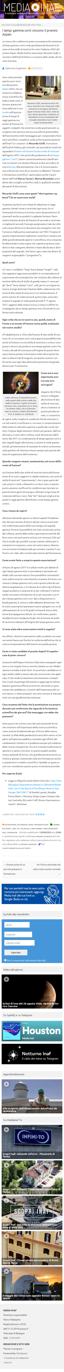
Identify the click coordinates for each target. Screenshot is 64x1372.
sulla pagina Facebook (41, 836)
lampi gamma (36, 828)
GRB (14, 828)
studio (5, 112)
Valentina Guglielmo (15, 68)
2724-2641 (14, 1337)
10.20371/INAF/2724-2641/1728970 (16, 848)
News (31, 824)
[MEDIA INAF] (32, 10)
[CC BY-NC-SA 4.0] (40, 814)
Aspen (5, 88)
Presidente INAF (41, 824)
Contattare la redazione (16, 1357)
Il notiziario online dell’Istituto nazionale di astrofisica (32, 13)
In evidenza (22, 824)
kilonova (11, 166)
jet (18, 828)
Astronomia (10, 824)
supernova (12, 832)
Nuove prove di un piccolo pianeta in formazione (14, 869)
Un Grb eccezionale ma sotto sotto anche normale (46, 869)
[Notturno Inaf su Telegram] (32, 1065)
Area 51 (8, 1362)
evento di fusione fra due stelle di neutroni (37, 151)
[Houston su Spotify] (32, 1042)
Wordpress (21, 1353)
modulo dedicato (29, 844)
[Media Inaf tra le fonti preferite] (32, 904)
